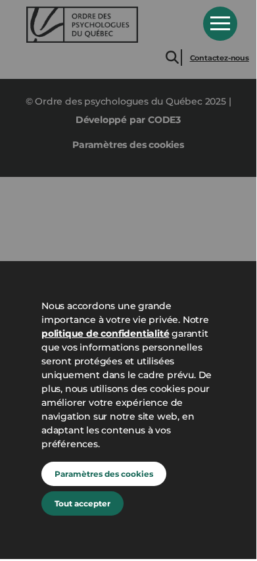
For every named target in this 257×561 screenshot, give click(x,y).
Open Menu (220, 24)
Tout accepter (82, 503)
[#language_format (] (105, 25)
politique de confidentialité (105, 333)
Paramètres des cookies (104, 474)
